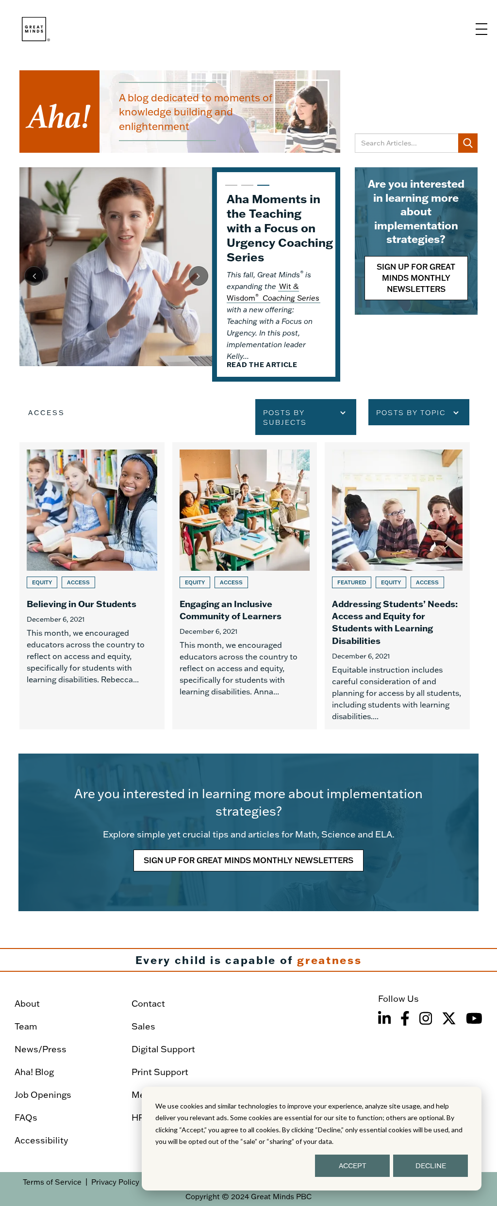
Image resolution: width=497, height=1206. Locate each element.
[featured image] (115, 266)
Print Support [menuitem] (160, 1071)
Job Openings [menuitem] (43, 1094)
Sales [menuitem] (143, 1026)
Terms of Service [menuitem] (52, 1182)
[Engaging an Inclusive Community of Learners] (244, 585)
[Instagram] (425, 1018)
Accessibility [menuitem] (41, 1140)
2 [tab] (246, 189)
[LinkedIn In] (384, 1018)
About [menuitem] (27, 1003)
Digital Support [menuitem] (163, 1049)
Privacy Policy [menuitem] (115, 1182)
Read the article (262, 364)
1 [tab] (230, 189)
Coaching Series (290, 298)
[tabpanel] (179, 274)
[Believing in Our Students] (92, 585)
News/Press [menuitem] (40, 1049)
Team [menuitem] (26, 1026)
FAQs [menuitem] (26, 1117)
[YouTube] (474, 1018)
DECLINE (430, 1165)
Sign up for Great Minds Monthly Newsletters (416, 278)
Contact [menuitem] (148, 1003)
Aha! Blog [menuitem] (34, 1071)
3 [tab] (262, 189)
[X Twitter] (449, 1018)
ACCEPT (352, 1165)
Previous (34, 276)
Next (198, 276)
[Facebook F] (405, 1018)
